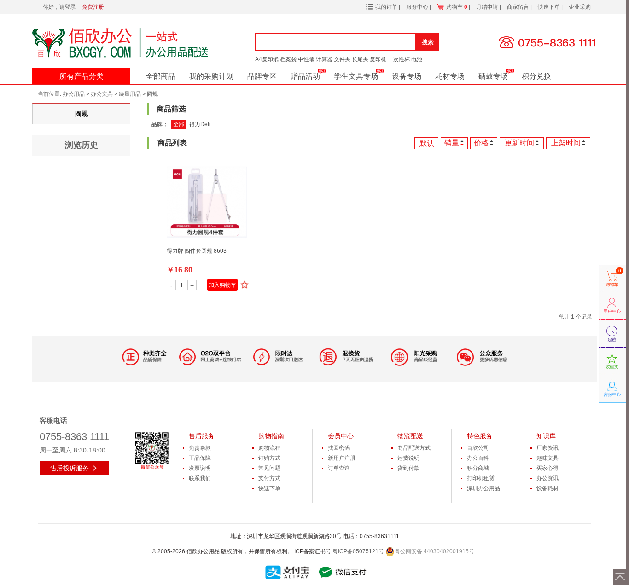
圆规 (152, 94)
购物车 (456, 7)
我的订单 (386, 7)
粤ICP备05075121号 (358, 551)
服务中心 (418, 7)
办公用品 (74, 94)
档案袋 (288, 59)
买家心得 (547, 468)
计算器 (324, 59)
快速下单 (549, 7)
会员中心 (341, 436)
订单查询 (339, 468)
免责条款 (200, 448)
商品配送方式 (414, 448)
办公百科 (478, 458)
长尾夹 (360, 59)
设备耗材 (547, 488)
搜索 (428, 42)
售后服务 (202, 436)
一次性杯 (399, 59)
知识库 (546, 436)
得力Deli (199, 124)
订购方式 (269, 458)
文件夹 (342, 59)
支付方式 (269, 478)
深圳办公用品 (483, 488)
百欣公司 (478, 448)
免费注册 (93, 7)
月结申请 (488, 7)
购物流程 (269, 448)
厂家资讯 (547, 448)
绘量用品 (130, 94)
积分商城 (478, 468)
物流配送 (410, 436)
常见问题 (269, 468)
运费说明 (408, 458)
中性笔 (306, 59)
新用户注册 (341, 458)
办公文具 (102, 94)
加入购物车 (222, 285)
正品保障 (200, 458)
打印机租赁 (481, 478)
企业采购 (580, 7)
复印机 (378, 59)
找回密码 (339, 448)
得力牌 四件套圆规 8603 (197, 251)
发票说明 (200, 468)
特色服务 (480, 436)
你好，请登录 (59, 7)
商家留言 (518, 7)
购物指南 (271, 436)
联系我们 (200, 478)
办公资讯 (547, 478)
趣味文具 (547, 458)
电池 (416, 59)
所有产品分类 (81, 76)
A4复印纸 (267, 59)
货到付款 (408, 468)
